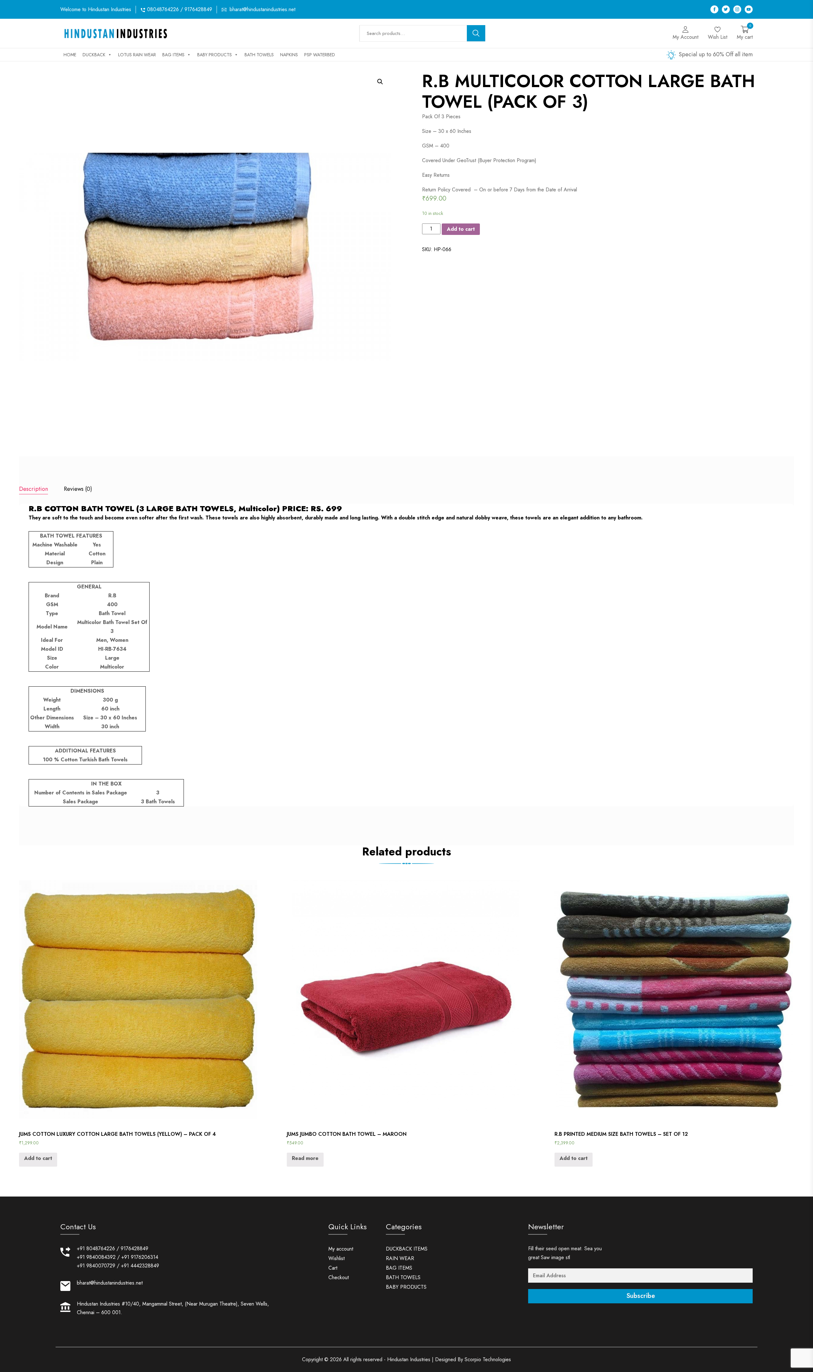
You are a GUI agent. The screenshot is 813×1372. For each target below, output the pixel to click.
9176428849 (134, 1248)
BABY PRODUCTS (214, 54)
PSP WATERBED (319, 54)
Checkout (338, 1277)
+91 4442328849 (140, 1265)
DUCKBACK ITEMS (406, 1248)
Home (70, 54)
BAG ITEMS (173, 54)
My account (340, 1248)
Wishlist (336, 1258)
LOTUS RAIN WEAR (137, 54)
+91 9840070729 (96, 1265)
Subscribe (640, 1295)
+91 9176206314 (139, 1257)
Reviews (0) (78, 489)
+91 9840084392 (96, 1257)
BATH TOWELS (259, 54)
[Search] (476, 33)
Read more (305, 1158)
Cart (332, 1268)
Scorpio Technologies (488, 1359)
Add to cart (461, 229)
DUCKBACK (94, 54)
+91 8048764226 (96, 1248)
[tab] (33, 489)
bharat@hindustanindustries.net (262, 9)
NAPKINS (289, 54)
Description (33, 489)
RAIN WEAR (400, 1258)
